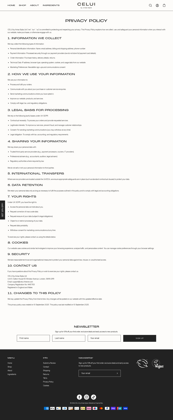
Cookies (46, 385)
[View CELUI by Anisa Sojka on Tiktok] (93, 397)
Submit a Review (49, 363)
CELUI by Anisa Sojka (81, 403)
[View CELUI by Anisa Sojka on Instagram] (86, 397)
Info (45, 358)
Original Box (99, 403)
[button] (2, 210)
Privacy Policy (48, 382)
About (10, 370)
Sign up (139, 338)
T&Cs (45, 378)
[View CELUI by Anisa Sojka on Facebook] (79, 397)
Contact (46, 367)
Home (10, 363)
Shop (10, 367)
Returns (46, 374)
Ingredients (12, 374)
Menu (11, 358)
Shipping (46, 370)
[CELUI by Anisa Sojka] (86, 5)
